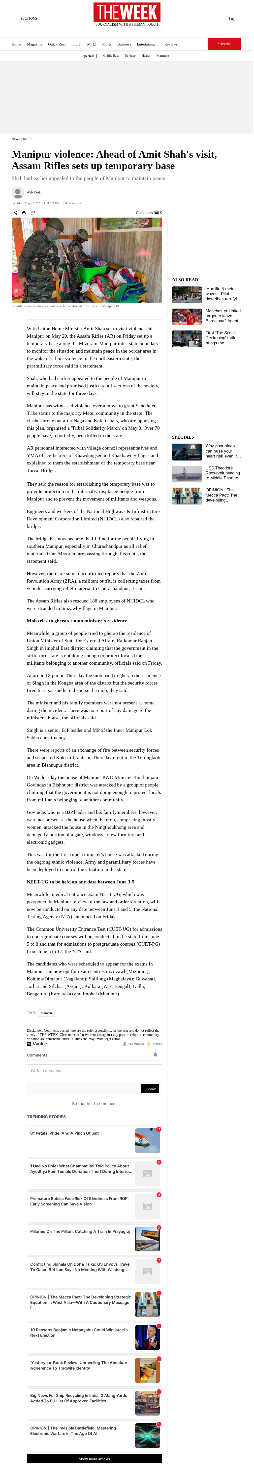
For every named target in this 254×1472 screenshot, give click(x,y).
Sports (106, 44)
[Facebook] (107, 31)
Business (124, 44)
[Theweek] (127, 12)
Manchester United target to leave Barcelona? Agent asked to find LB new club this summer (223, 324)
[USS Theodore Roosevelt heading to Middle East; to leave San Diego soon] (187, 474)
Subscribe (224, 44)
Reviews (171, 44)
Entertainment (148, 44)
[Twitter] (115, 31)
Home (16, 44)
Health (146, 55)
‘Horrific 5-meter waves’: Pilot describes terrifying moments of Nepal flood (223, 299)
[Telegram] (148, 31)
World (91, 44)
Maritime (163, 55)
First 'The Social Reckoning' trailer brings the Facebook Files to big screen (222, 343)
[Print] (24, 212)
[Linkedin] (139, 31)
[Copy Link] (32, 212)
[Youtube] (131, 31)
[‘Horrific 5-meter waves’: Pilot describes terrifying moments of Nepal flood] (187, 294)
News (16, 139)
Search (203, 44)
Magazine (34, 44)
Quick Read (57, 44)
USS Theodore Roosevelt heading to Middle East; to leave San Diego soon (223, 478)
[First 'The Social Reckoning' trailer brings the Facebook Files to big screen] (187, 338)
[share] (15, 212)
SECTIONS (28, 18)
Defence (130, 55)
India (76, 44)
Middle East (110, 55)
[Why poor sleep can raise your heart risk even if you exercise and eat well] (187, 452)
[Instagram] (123, 31)
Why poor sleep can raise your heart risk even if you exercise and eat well (221, 456)
